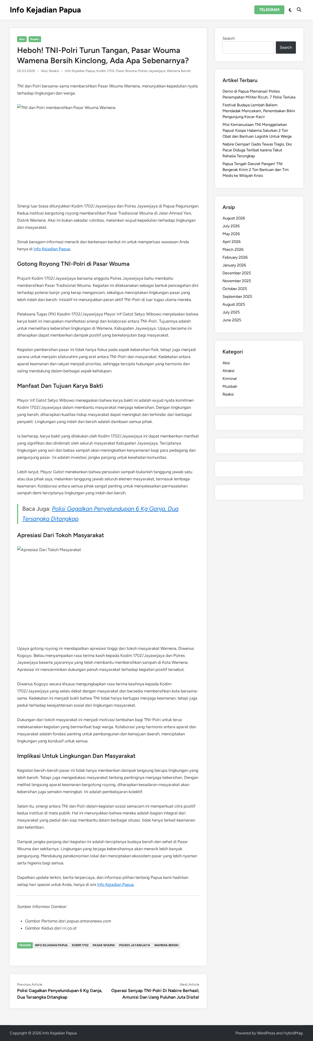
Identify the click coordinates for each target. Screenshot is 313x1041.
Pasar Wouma (126, 71)
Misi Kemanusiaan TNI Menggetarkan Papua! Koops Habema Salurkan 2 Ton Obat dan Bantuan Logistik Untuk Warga (257, 130)
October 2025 (235, 288)
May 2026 (231, 233)
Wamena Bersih (179, 71)
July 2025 (231, 312)
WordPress (266, 1033)
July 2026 (231, 226)
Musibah (230, 386)
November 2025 (237, 280)
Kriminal (230, 378)
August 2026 (234, 218)
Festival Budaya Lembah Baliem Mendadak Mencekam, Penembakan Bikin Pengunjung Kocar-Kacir (259, 111)
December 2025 (237, 273)
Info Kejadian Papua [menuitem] (52, 248)
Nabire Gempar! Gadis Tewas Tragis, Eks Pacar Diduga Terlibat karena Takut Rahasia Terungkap (257, 150)
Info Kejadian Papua (45, 9)
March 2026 (233, 249)
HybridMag (292, 1033)
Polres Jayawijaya (151, 71)
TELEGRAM (269, 9)
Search (229, 38)
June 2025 (232, 320)
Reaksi (34, 39)
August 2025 (234, 304)
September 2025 (237, 296)
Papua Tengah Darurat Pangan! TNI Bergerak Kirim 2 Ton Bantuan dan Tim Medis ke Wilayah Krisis (256, 169)
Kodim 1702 (105, 71)
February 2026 (235, 257)
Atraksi (229, 370)
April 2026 (232, 241)
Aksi (22, 39)
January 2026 (234, 265)
